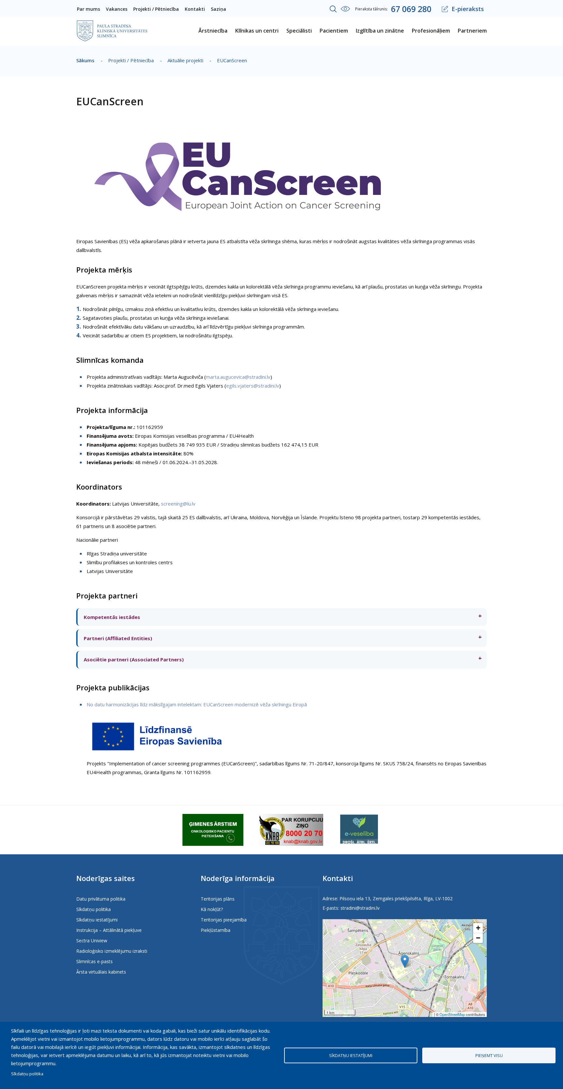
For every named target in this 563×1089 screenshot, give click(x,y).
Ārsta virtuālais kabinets (101, 972)
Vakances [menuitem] (116, 9)
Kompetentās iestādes (111, 617)
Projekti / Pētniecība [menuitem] (156, 9)
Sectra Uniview (91, 940)
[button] (405, 961)
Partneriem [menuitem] (472, 30)
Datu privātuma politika (100, 899)
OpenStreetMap (452, 1014)
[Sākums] (112, 25)
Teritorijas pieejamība (224, 920)
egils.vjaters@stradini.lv (252, 385)
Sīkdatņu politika (93, 909)
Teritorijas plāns (218, 899)
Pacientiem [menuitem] (334, 30)
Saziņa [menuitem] (218, 9)
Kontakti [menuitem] (195, 9)
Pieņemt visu (489, 1055)
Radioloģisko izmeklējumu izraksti (111, 951)
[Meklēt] (333, 9)
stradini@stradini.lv (360, 908)
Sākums (85, 60)
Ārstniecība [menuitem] (212, 30)
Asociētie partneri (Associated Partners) (133, 659)
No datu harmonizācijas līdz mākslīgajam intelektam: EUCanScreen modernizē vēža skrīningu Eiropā (197, 704)
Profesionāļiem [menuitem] (431, 30)
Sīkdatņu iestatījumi (97, 920)
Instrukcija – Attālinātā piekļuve (109, 930)
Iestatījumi (345, 8)
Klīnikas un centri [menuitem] (257, 30)
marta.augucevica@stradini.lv (238, 377)
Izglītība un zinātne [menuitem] (380, 30)
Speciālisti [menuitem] (299, 30)
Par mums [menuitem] (88, 9)
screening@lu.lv (178, 503)
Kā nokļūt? (212, 909)
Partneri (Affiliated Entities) (117, 638)
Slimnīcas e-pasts (94, 961)
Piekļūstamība (215, 930)
